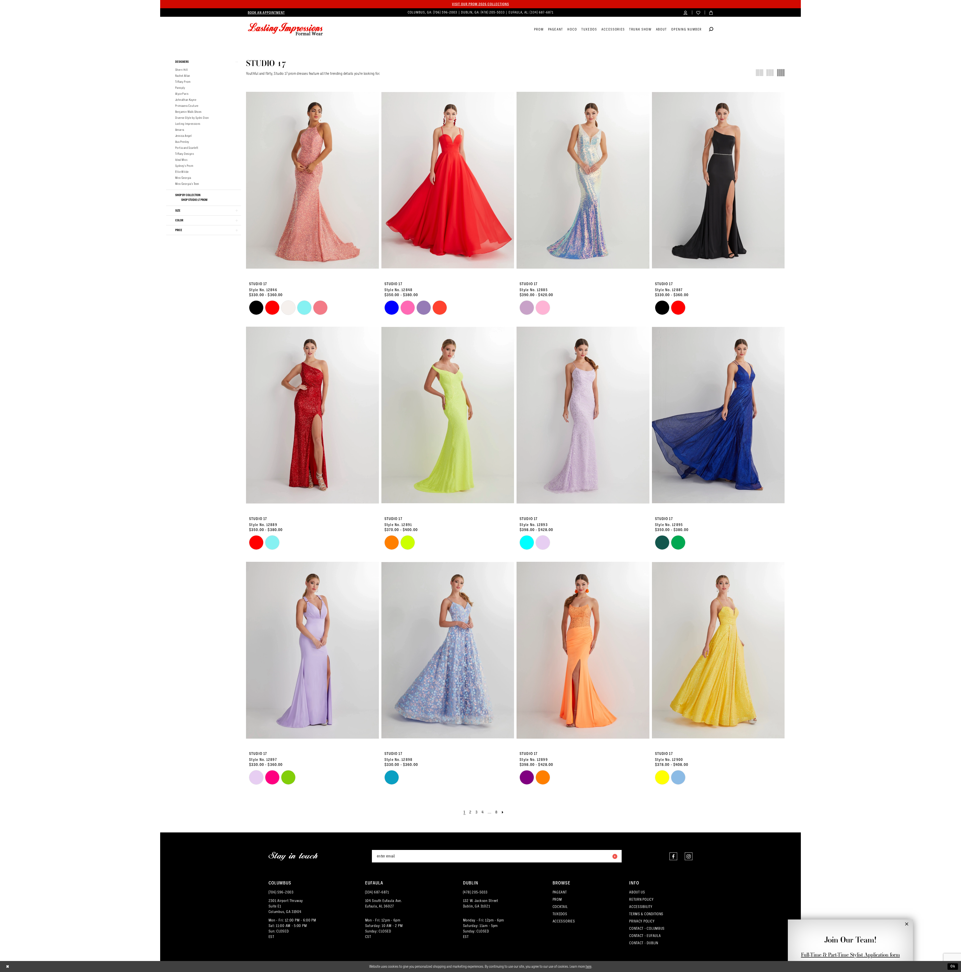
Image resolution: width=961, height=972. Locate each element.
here (588, 966)
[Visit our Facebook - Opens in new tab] (673, 856)
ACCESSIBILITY (640, 907)
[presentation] (312, 180)
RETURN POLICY (641, 899)
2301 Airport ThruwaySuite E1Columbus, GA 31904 (286, 906)
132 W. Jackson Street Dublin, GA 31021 (480, 903)
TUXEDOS (560, 914)
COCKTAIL (560, 907)
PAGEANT (560, 892)
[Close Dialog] (7, 966)
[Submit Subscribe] (615, 856)
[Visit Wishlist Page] (698, 12)
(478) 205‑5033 (493, 12)
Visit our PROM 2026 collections (480, 4)
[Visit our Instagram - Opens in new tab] (688, 856)
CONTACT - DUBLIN (643, 943)
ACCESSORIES (564, 921)
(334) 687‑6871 (541, 12)
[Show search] (711, 30)
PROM (557, 899)
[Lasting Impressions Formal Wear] (285, 29)
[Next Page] (503, 812)
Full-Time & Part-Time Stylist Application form (850, 954)
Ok (952, 966)
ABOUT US (637, 892)
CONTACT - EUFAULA (645, 936)
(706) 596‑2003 (445, 12)
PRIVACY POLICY (641, 921)
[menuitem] (266, 12)
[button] (685, 12)
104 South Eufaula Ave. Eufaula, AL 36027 (383, 903)
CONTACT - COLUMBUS (647, 928)
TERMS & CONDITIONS (646, 914)
